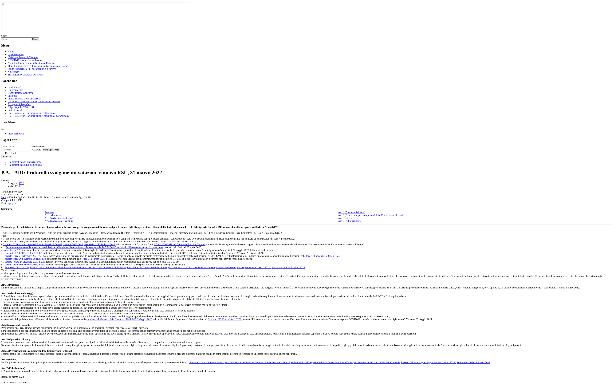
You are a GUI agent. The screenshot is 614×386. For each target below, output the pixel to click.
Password (36, 149)
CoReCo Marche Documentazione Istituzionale (31, 113)
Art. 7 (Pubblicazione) (349, 221)
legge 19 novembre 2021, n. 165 (322, 256)
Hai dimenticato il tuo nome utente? (25, 164)
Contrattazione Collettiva (20, 92)
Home (11, 51)
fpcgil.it (12, 203)
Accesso (7, 156)
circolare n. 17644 (14, 250)
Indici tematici (15, 110)
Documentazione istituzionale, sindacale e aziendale (34, 101)
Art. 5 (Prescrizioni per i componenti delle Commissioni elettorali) (371, 215)
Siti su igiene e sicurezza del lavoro (25, 74)
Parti (3, 197)
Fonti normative (16, 87)
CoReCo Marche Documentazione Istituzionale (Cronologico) (39, 115)
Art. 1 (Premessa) (53, 215)
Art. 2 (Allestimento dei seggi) (60, 218)
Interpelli (12, 95)
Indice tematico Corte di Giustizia (24, 98)
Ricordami (10, 153)
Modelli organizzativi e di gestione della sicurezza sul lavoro (38, 66)
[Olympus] (95, 30)
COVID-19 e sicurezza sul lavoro (25, 60)
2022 (21, 183)
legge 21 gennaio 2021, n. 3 (96, 258)
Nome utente (37, 146)
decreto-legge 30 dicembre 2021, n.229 (24, 264)
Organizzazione (16, 54)
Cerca (4, 36)
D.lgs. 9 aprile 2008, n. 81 (21, 107)
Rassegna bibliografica (19, 104)
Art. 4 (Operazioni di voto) (351, 212)
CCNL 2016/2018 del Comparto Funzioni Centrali (179, 244)
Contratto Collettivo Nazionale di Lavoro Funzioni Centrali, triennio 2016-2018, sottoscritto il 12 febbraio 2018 (59, 244)
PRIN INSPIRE (16, 133)
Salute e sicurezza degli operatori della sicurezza (32, 68)
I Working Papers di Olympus (23, 57)
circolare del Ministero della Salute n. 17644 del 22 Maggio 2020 (119, 319)
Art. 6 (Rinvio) (345, 218)
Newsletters (14, 71)
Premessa (49, 212)
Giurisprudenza (15, 90)
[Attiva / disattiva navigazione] (2, 129)
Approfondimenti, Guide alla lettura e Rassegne (32, 63)
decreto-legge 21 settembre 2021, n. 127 (25, 256)
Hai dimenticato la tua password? (24, 162)
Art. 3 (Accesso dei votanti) (59, 221)
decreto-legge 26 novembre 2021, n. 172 (25, 258)
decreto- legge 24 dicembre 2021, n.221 (25, 261)
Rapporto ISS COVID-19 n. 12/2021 (23, 253)
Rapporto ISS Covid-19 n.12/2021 (225, 319)
